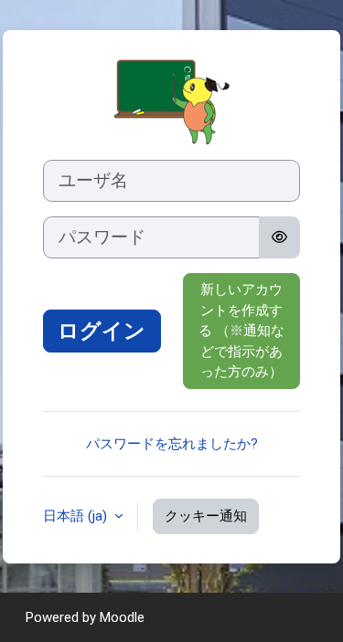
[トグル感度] (279, 237)
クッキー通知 (206, 516)
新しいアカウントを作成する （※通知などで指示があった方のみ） (241, 330)
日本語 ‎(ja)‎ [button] (77, 516)
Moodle (122, 617)
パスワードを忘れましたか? (172, 444)
